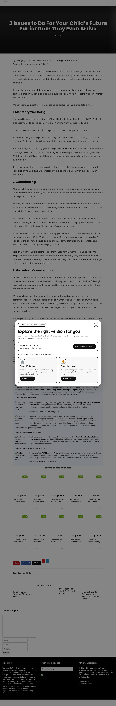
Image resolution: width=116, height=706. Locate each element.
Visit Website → (27, 379)
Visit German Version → (84, 347)
